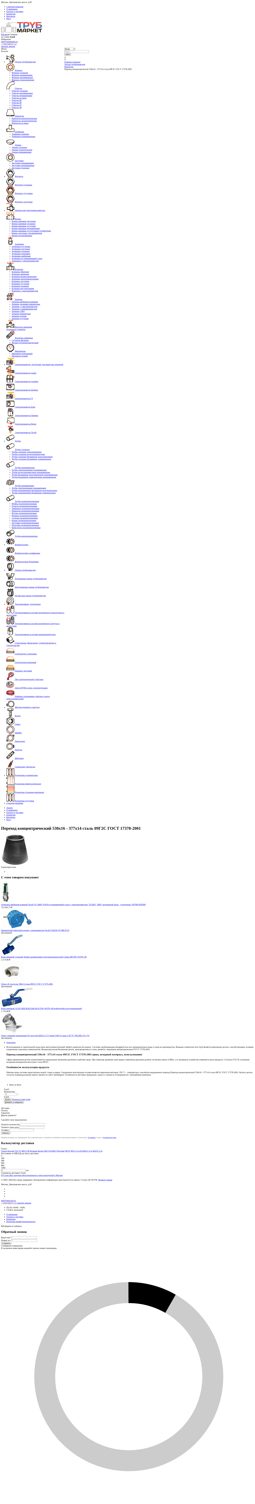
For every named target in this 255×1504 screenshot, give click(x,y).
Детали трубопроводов (25, 62)
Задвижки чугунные (21, 246)
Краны (17, 219)
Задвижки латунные (21, 249)
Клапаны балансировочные (24, 276)
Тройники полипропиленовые (25, 508)
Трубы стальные (22, 449)
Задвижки (19, 244)
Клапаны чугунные (20, 284)
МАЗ (46, 1151)
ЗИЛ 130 (25, 1151)
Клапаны (18, 269)
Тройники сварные (20, 134)
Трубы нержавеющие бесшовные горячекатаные (34, 493)
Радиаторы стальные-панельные (29, 792)
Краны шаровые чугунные (24, 226)
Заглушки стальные (20, 168)
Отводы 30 (17, 107)
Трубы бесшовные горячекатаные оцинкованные (34, 477)
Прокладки (19, 741)
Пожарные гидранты (15, 329)
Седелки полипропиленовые (25, 518)
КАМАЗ (53, 1151)
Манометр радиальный (22, 353)
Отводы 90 (17, 100)
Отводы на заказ (19, 98)
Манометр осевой (20, 356)
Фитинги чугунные (23, 193)
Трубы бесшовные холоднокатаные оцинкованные (35, 475)
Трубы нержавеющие (24, 486)
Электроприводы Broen (25, 424)
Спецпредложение (14, 803)
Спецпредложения (14, 7)
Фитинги (18, 176)
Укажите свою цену (10, 1127)
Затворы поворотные (21, 314)
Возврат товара (105, 1180)
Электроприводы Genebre (26, 381)
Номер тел (6, 1240)
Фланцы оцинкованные (22, 77)
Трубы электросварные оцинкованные (29, 470)
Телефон (5, 1130)
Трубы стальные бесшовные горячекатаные (31, 459)
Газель (4, 1151)
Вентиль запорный (23, 327)
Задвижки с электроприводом (25, 261)
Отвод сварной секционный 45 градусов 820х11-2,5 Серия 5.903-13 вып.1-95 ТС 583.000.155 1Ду (45, 1035)
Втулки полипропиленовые (24, 513)
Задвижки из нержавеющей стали (27, 258)
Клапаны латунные (20, 281)
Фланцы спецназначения (23, 80)
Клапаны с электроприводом (25, 291)
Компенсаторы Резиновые (26, 562)
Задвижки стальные (21, 251)
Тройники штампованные (23, 136)
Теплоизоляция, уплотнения (27, 604)
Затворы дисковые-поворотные (26, 304)
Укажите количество (10, 1124)
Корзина (5, 34)
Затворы (18, 299)
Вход (8, 19)
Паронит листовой (23, 671)
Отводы (18, 88)
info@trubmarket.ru (9, 42)
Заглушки (19, 161)
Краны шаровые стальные (23, 224)
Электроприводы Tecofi (25, 432)
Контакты (10, 16)
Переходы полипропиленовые (25, 511)
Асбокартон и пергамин (25, 654)
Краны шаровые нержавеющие (26, 228)
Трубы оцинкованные (24, 467)
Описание (11, 1042)
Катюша (33, 1151)
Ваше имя (6, 1237)
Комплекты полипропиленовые (26, 528)
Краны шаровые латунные (24, 221)
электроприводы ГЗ (23, 398)
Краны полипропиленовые (24, 520)
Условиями (91, 1137)
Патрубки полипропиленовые (25, 525)
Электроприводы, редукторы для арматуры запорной (38, 364)
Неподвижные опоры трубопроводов (31, 587)
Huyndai (61, 1151)
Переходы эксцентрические (24, 121)
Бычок (41, 1151)
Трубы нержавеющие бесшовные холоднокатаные (34, 490)
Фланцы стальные (20, 73)
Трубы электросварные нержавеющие (29, 488)
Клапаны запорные (20, 274)
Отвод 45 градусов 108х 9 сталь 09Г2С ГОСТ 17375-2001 (27, 984)
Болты (17, 716)
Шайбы (18, 733)
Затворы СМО (18, 311)
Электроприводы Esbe (24, 407)
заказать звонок (8, 46)
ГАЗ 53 (18, 1151)
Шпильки (19, 758)
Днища (17, 145)
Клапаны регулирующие (23, 288)
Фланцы (18, 70)
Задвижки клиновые (21, 254)
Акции (9, 808)
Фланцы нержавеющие (22, 75)
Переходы (19, 116)
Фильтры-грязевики (23, 338)
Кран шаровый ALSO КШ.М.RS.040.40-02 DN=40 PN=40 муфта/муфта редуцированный (41, 1008)
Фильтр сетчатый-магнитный (25, 343)
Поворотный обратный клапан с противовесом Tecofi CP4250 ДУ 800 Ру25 (35, 930)
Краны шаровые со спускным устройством (31, 231)
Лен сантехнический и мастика (28, 679)
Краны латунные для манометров (27, 233)
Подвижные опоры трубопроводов (30, 579)
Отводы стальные (20, 91)
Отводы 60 (17, 103)
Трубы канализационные (26, 536)
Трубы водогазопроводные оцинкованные (31, 472)
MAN (67, 1151)
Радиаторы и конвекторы (26, 775)
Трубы (17, 441)
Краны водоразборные (22, 236)
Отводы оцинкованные (22, 93)
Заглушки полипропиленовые (25, 523)
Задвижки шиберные (21, 256)
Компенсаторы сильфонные (27, 553)
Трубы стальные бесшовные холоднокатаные (32, 457)
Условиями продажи (109, 1137)
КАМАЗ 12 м (86, 1151)
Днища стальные (19, 147)
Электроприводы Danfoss (26, 390)
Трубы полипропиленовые (26, 501)
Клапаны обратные (20, 272)
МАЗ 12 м (75, 1151)
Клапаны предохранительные (25, 279)
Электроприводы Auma (25, 373)
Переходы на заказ (20, 123)
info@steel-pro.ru (8, 1200)
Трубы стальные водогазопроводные (28, 454)
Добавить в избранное (14, 1102)
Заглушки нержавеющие (23, 163)
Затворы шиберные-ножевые (25, 302)
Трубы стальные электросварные (27, 452)
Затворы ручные (19, 316)
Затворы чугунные (20, 318)
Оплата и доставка (14, 11)
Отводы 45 (17, 105)
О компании (12, 9)
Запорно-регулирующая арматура (29, 210)
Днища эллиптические (22, 150)
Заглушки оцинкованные (23, 165)
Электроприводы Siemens (26, 415)
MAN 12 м (97, 1151)
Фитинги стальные (23, 185)
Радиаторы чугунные (24, 801)
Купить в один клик (21, 1099)
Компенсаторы (21, 545)
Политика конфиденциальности (20, 1221)
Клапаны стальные (20, 286)
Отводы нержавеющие (22, 95)
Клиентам (10, 14)
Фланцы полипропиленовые (25, 516)
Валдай (10, 1151)
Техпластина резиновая (25, 662)
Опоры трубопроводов (25, 570)
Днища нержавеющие (21, 152)
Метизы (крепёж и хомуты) (27, 707)
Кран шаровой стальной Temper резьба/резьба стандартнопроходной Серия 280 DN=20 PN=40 (43, 957)
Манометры (20, 351)
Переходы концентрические (24, 118)
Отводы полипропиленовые (24, 506)
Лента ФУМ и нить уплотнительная (30, 688)
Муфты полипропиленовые (24, 504)
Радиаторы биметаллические (27, 784)
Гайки (17, 724)
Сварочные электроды (24, 767)
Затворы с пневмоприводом (24, 309)
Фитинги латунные (23, 202)
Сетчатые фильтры (20, 340)
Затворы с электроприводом (24, 306)
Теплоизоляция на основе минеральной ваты (35, 634)
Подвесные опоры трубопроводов (30, 596)
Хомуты (18, 750)
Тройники (19, 132)
